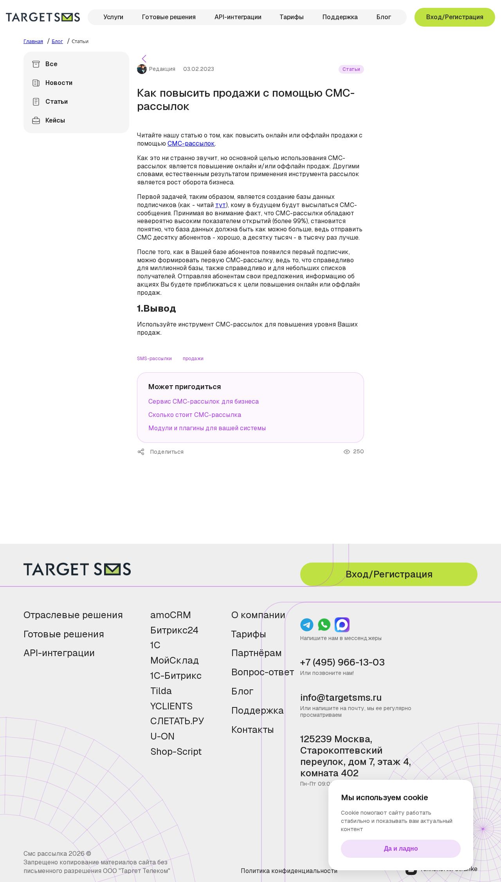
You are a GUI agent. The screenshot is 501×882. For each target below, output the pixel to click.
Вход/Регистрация (454, 17)
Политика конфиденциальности (289, 871)
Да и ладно (401, 848)
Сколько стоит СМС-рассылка (194, 415)
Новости (58, 83)
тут (220, 205)
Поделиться (143, 452)
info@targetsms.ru (341, 697)
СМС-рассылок (191, 143)
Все (51, 64)
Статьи (56, 101)
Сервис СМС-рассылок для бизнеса (203, 401)
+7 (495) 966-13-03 (342, 662)
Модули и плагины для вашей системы (207, 428)
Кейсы (55, 120)
